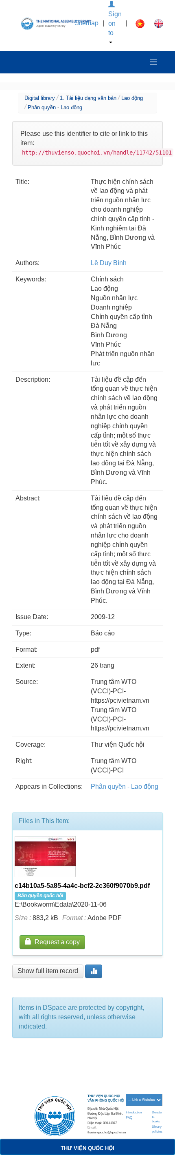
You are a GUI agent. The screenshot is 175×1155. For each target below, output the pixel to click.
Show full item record (48, 970)
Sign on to (115, 23)
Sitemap (86, 23)
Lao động (132, 98)
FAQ (129, 1118)
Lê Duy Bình (109, 262)
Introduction (134, 1112)
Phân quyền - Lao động (55, 107)
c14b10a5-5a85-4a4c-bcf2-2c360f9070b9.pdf (82, 885)
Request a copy (55, 941)
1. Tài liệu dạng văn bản (88, 98)
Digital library (39, 98)
